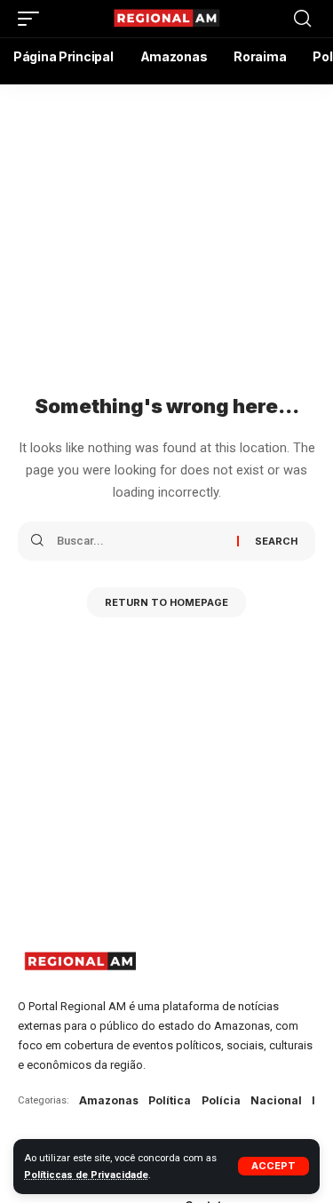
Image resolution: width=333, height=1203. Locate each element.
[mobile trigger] (33, 19)
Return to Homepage (166, 602)
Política (169, 1100)
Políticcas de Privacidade (86, 1175)
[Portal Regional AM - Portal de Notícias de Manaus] (166, 18)
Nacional (276, 1100)
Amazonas (109, 1100)
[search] (302, 18)
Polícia (221, 1100)
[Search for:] (140, 541)
